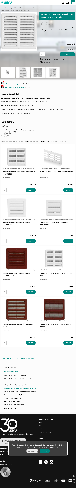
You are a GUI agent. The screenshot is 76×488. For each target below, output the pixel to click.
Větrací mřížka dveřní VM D (12, 401)
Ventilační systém (43, 429)
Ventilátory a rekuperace (45, 432)
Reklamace (3, 455)
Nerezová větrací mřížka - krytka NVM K (15, 395)
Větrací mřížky (8, 8)
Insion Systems (18, 434)
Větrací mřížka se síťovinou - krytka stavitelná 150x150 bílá (15, 10)
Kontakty (2, 461)
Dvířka (40, 423)
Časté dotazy (3, 458)
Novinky (41, 439)
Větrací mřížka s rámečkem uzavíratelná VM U (17, 378)
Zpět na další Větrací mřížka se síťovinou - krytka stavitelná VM (19, 358)
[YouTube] (51, 463)
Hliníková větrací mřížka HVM (12, 398)
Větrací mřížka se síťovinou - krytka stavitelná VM (40, 8)
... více (47, 32)
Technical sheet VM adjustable (13, 84)
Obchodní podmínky (5, 451)
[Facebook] (41, 463)
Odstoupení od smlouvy (6, 464)
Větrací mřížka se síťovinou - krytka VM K (16, 385)
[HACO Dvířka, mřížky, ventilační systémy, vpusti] (1, 8)
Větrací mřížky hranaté (19, 8)
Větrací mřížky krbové (9, 408)
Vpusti (40, 435)
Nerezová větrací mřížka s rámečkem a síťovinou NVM (20, 392)
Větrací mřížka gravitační (11, 382)
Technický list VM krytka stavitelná (14, 87)
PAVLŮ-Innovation (28, 434)
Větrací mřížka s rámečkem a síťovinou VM (16, 375)
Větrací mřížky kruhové (10, 367)
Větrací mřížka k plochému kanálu (14, 405)
